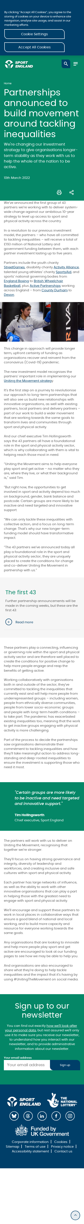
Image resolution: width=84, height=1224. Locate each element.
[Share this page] (71, 192)
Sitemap (12, 1146)
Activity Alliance (66, 267)
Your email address (18, 1057)
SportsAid (63, 272)
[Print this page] (59, 192)
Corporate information (30, 1142)
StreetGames (14, 267)
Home (7, 83)
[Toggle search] (66, 64)
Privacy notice (62, 1146)
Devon (9, 294)
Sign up (65, 1065)
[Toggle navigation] (75, 63)
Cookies (60, 1142)
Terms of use (35, 1146)
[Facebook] (56, 1116)
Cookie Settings (34, 34)
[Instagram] (70, 1116)
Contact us (63, 1151)
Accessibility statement (30, 1151)
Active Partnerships (45, 285)
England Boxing (16, 281)
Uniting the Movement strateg (27, 380)
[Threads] (28, 1116)
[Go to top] (75, 1215)
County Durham (55, 290)
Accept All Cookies (34, 47)
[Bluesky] (14, 1116)
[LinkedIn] (42, 1116)
